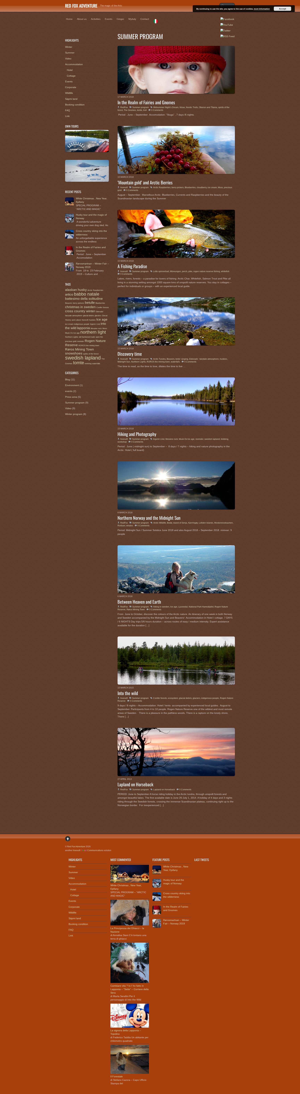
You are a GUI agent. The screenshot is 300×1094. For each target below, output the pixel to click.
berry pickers (178, 187)
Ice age (173, 607)
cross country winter (80, 311)
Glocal (104, 316)
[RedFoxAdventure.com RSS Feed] (227, 36)
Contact (144, 19)
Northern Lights (138, 362)
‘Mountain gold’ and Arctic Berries (145, 182)
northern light (93, 332)
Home (69, 19)
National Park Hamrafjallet (201, 607)
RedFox (124, 107)
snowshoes (73, 353)
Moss (220, 187)
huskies (223, 359)
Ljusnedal (183, 607)
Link (67, 116)
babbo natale (86, 294)
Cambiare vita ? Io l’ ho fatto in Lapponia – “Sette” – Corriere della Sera (129, 989)
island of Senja (180, 523)
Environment (72, 385)
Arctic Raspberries (161, 187)
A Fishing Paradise (132, 266)
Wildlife (69, 93)
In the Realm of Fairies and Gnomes (146, 102)
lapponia (83, 328)
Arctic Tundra (159, 359)
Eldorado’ (193, 359)
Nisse (182, 107)
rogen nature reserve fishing (206, 271)
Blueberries (190, 187)
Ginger (120, 19)
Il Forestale (116, 1076)
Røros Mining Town (136, 609)
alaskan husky (76, 290)
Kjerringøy (193, 523)
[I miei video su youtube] (226, 25)
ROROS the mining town (158, 362)
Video (68, 58)
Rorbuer (121, 525)
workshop (122, 442)
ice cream (212, 187)
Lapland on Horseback (135, 784)
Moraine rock (171, 439)
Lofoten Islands (206, 523)
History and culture (73, 320)
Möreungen (175, 271)
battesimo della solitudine (84, 298)
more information (262, 8)
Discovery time (130, 353)
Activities (96, 19)
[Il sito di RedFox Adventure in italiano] (155, 21)
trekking (224, 439)
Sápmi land (71, 98)
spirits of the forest (91, 354)
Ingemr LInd (158, 439)
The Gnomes (130, 110)
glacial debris (185, 698)
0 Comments (157, 110)
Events (108, 19)
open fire (99, 337)
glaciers (196, 698)
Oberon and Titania (208, 107)
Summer (69, 52)
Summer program (140, 107)
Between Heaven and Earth (139, 601)
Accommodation (74, 64)
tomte (139, 110)
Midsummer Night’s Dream (165, 107)
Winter (68, 47)
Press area (71, 396)
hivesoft (124, 187)
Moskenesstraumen (223, 523)
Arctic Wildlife (159, 523)
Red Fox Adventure (76, 846)
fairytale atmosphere (209, 359)
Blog (67, 379)
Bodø (169, 523)
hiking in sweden (161, 607)
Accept (282, 8)
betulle (90, 302)
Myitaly (132, 19)
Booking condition (75, 104)
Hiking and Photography (137, 434)
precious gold (70, 341)
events (68, 391)
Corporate (70, 87)
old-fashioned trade (87, 337)
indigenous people (210, 698)
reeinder (199, 439)
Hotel (70, 70)
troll (145, 110)
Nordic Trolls (192, 107)
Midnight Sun (124, 362)
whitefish (225, 271)
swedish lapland (212, 439)
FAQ (67, 110)
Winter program (73, 414)
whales (129, 525)
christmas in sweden (80, 307)
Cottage (71, 75)
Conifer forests (160, 698)
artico (69, 294)
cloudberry (202, 187)
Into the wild (128, 693)
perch (184, 271)
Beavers (170, 359)
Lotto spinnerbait (161, 271)
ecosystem (173, 698)
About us (82, 19)
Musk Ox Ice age (186, 439)
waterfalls (175, 362)
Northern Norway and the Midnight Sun (149, 517)
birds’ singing (182, 359)
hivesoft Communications (88, 850)
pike (190, 271)
